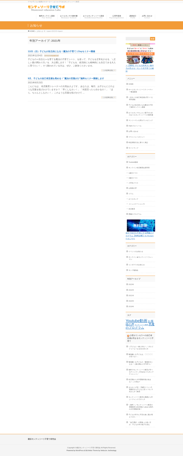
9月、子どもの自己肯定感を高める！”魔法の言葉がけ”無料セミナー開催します (66, 78)
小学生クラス (133, 183)
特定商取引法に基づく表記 (138, 142)
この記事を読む (108, 70)
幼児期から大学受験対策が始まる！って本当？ (140, 381)
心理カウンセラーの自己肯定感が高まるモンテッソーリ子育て (140, 338)
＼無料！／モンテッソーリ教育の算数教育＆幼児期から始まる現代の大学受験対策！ (141, 407)
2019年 (131, 306)
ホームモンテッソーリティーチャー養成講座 (141, 91)
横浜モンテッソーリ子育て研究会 (88, 448)
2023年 (131, 284)
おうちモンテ (133, 199)
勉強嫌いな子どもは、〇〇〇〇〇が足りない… (141, 355)
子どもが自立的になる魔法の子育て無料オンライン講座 (141, 106)
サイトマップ (133, 148)
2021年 (131, 296)
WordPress (80, 450)
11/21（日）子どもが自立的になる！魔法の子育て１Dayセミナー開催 (61, 51)
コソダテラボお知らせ (137, 265)
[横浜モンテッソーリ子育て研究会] (46, 10)
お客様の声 (133, 188)
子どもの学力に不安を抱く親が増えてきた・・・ (141, 416)
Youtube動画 (133, 162)
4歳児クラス (133, 178)
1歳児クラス (133, 173)
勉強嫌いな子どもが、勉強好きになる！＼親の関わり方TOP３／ (141, 363)
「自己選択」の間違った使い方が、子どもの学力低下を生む (140, 423)
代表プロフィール (135, 126)
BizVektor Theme (92, 450)
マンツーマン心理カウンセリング (141, 120)
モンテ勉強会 (133, 270)
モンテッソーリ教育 (141, 325)
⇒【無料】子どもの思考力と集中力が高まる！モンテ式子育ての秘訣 (140, 68)
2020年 (131, 301)
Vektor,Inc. (104, 450)
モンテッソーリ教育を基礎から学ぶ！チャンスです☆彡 (141, 398)
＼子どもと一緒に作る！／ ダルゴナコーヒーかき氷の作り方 (141, 348)
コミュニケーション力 (137, 204)
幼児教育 (132, 209)
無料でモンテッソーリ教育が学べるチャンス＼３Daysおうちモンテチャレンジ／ (141, 372)
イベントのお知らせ (51, 56)
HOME (131, 84)
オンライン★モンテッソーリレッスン (141, 258)
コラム (131, 194)
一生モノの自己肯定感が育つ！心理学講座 (141, 98)
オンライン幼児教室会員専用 (139, 168)
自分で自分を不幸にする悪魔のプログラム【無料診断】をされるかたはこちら (140, 236)
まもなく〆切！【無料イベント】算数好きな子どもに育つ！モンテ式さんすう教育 (141, 389)
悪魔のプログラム (135, 214)
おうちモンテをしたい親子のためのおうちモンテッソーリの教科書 (141, 114)
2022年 (131, 290)
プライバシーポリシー (137, 137)
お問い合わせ (133, 131)
